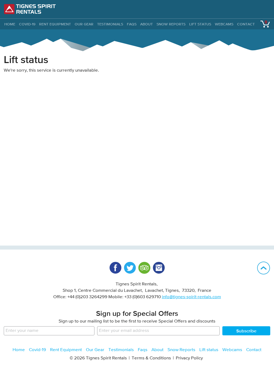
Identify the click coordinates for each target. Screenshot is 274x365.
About (146, 24)
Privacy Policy (189, 358)
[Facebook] (115, 268)
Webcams (224, 24)
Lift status (200, 24)
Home (19, 350)
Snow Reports (171, 24)
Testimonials (110, 24)
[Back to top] (263, 268)
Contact (246, 24)
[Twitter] (130, 268)
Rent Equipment (55, 24)
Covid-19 (27, 24)
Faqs (131, 24)
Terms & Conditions (151, 358)
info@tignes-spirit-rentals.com (191, 297)
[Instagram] (159, 268)
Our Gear (84, 24)
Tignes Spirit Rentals (30, 9)
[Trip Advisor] (144, 268)
